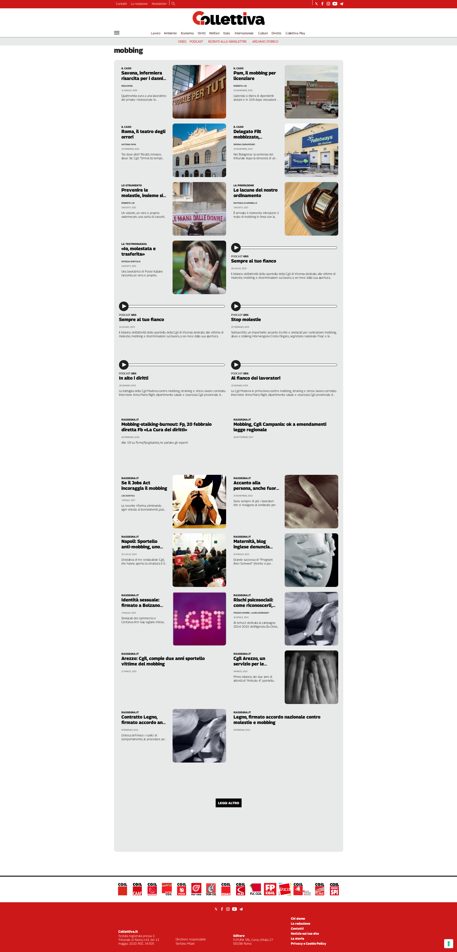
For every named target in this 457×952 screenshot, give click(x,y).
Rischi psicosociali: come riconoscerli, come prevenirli (253, 605)
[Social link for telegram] (341, 3)
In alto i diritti (133, 378)
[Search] (173, 4)
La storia (297, 938)
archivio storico (265, 41)
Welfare (214, 33)
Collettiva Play (295, 33)
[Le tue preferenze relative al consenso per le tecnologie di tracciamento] (448, 943)
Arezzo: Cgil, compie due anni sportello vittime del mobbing (163, 661)
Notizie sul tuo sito (305, 933)
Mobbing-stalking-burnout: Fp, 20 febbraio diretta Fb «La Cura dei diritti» (166, 426)
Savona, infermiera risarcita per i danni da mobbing (142, 78)
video (182, 41)
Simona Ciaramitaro (244, 144)
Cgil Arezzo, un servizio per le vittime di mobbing (253, 664)
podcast (196, 41)
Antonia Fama (128, 144)
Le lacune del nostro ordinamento (255, 192)
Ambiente (170, 33)
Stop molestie (246, 319)
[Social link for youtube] (335, 3)
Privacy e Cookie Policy (308, 943)
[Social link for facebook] (322, 3)
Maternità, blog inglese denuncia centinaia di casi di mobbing (253, 549)
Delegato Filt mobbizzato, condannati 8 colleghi (247, 139)
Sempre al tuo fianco (253, 260)
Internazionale (244, 33)
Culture (263, 33)
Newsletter (159, 3)
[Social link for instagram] (328, 3)
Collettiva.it (128, 931)
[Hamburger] (116, 32)
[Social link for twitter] (316, 3)
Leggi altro (228, 803)
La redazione (139, 3)
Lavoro (155, 33)
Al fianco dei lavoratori (255, 378)
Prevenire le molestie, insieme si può (142, 195)
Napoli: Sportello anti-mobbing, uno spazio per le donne (142, 547)
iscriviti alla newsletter (227, 41)
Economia (187, 33)
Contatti (121, 3)
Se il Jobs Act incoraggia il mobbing (144, 485)
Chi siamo (298, 918)
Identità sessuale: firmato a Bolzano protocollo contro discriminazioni (140, 608)
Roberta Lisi (240, 85)
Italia (226, 33)
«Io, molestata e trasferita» (138, 251)
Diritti (201, 33)
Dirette (276, 33)
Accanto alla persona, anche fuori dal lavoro (255, 488)
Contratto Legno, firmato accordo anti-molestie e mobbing (144, 722)
